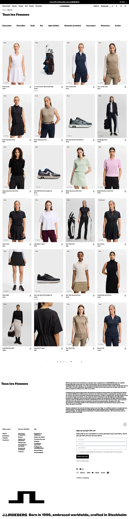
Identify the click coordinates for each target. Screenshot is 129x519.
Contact (21, 451)
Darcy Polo (100, 348)
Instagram (5, 436)
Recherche (104, 6)
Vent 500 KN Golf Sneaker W (75, 140)
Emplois (36, 441)
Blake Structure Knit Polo (10, 191)
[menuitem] (6, 6)
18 (71, 362)
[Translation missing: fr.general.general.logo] (64, 6)
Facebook (5, 440)
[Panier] (125, 6)
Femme (4, 10)
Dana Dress (6, 87)
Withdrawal (22, 442)
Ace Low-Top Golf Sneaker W (43, 295)
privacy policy (85, 461)
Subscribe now (82, 456)
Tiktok (4, 433)
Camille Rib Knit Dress (104, 295)
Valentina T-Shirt (39, 348)
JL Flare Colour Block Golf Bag (43, 87)
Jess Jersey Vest (71, 87)
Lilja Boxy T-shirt (39, 244)
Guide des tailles (39, 437)
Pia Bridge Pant (102, 140)
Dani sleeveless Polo (8, 140)
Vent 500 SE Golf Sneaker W (43, 191)
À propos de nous (39, 439)
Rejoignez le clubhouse (38, 434)
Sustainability (38, 452)
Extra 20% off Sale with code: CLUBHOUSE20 (64, 2)
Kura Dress (100, 244)
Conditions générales (37, 444)
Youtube (5, 438)
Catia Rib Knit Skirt (8, 348)
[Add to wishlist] (29, 42)
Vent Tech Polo (70, 244)
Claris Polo (5, 244)
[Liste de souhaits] (121, 6)
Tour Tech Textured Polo (73, 295)
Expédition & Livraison (22, 445)
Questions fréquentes (21, 434)
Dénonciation (38, 450)
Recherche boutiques (21, 449)
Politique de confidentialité (39, 447)
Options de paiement (21, 440)
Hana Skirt (5, 295)
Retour (20, 437)
